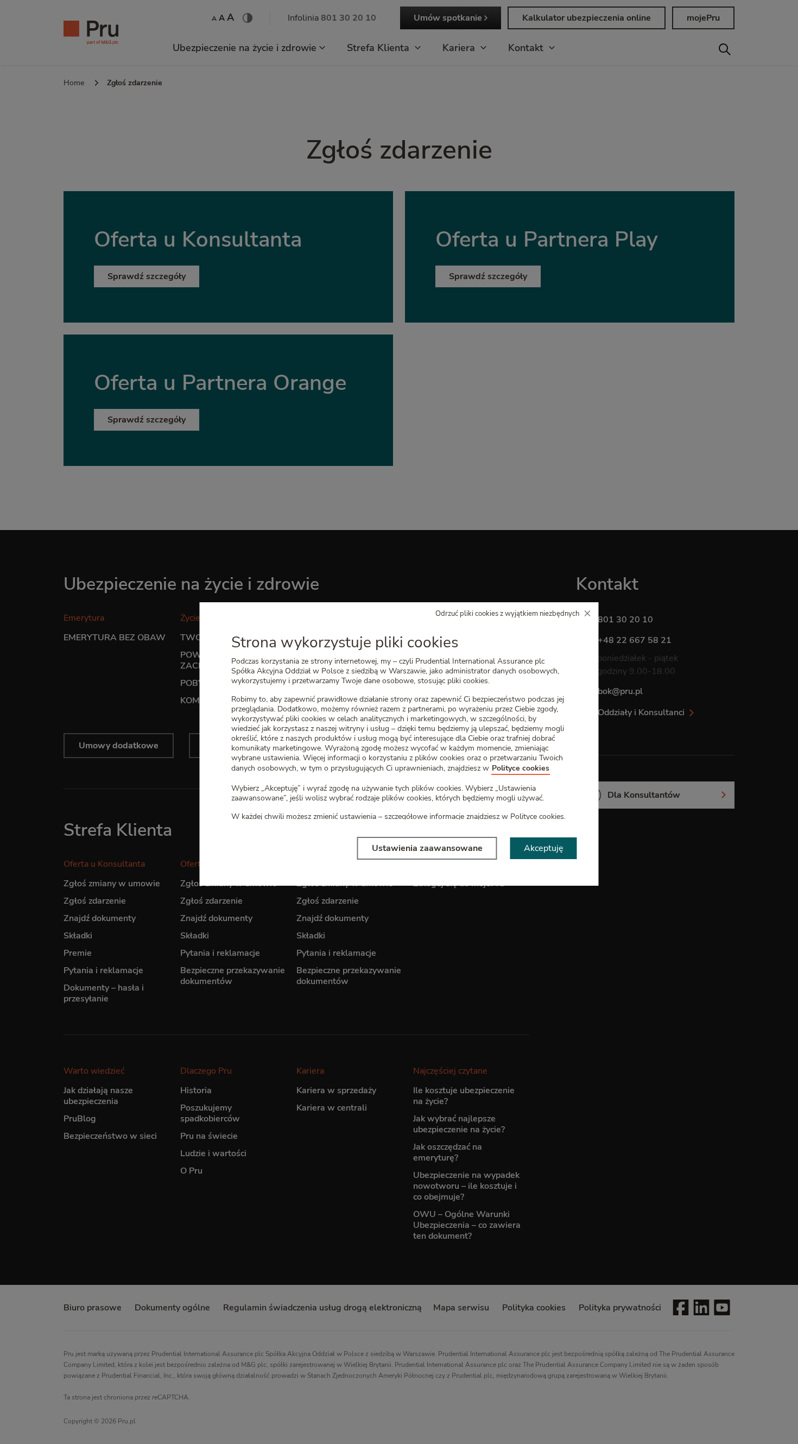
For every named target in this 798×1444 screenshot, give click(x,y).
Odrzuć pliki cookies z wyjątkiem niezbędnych (507, 614)
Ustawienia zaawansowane (427, 848)
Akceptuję (543, 848)
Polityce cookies (520, 768)
